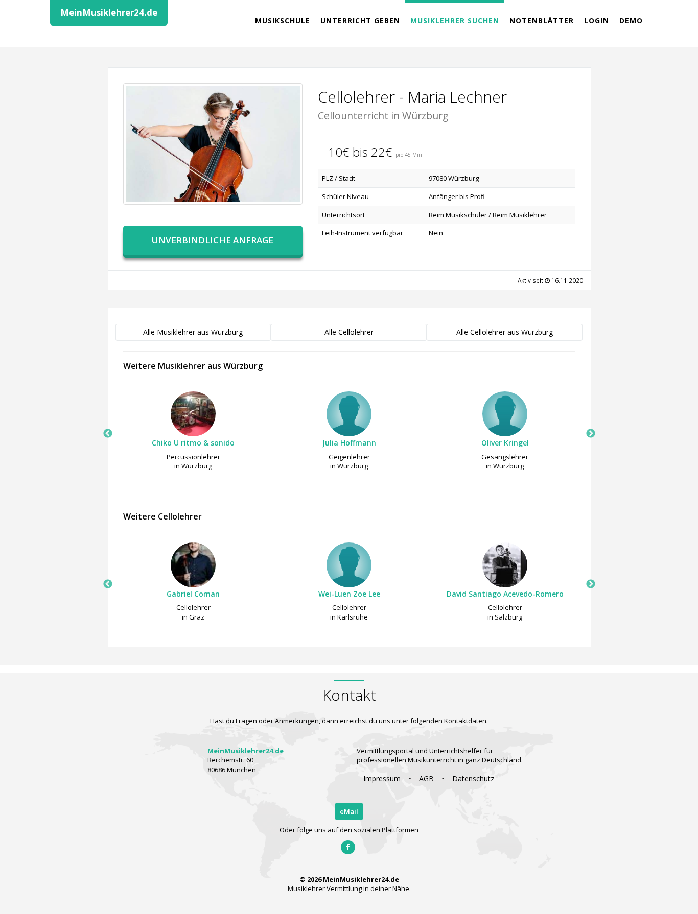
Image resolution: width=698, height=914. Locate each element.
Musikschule (282, 21)
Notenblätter (541, 21)
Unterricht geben (360, 21)
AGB (426, 778)
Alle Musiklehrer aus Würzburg (193, 332)
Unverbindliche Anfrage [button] (212, 240)
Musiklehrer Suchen (454, 21)
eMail (349, 811)
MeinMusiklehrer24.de (108, 12)
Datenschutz (473, 778)
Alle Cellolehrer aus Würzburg (504, 332)
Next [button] (591, 434)
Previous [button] (108, 434)
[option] (193, 433)
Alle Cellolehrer (349, 332)
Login (596, 21)
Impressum (382, 778)
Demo (631, 21)
